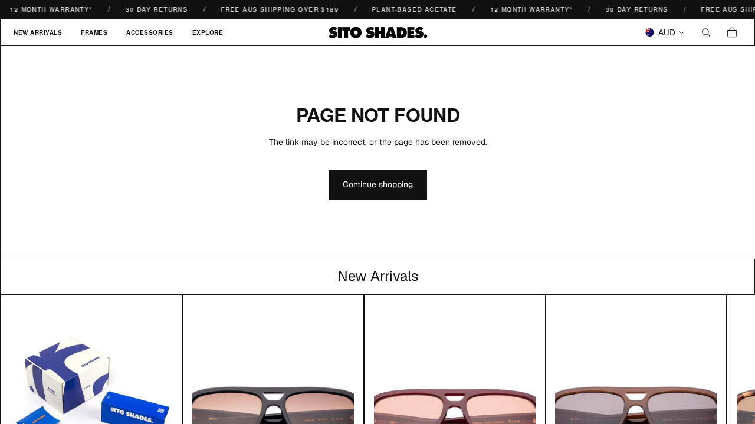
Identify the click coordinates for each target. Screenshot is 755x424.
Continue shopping (378, 184)
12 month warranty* (528, 9)
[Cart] (732, 32)
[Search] (706, 32)
